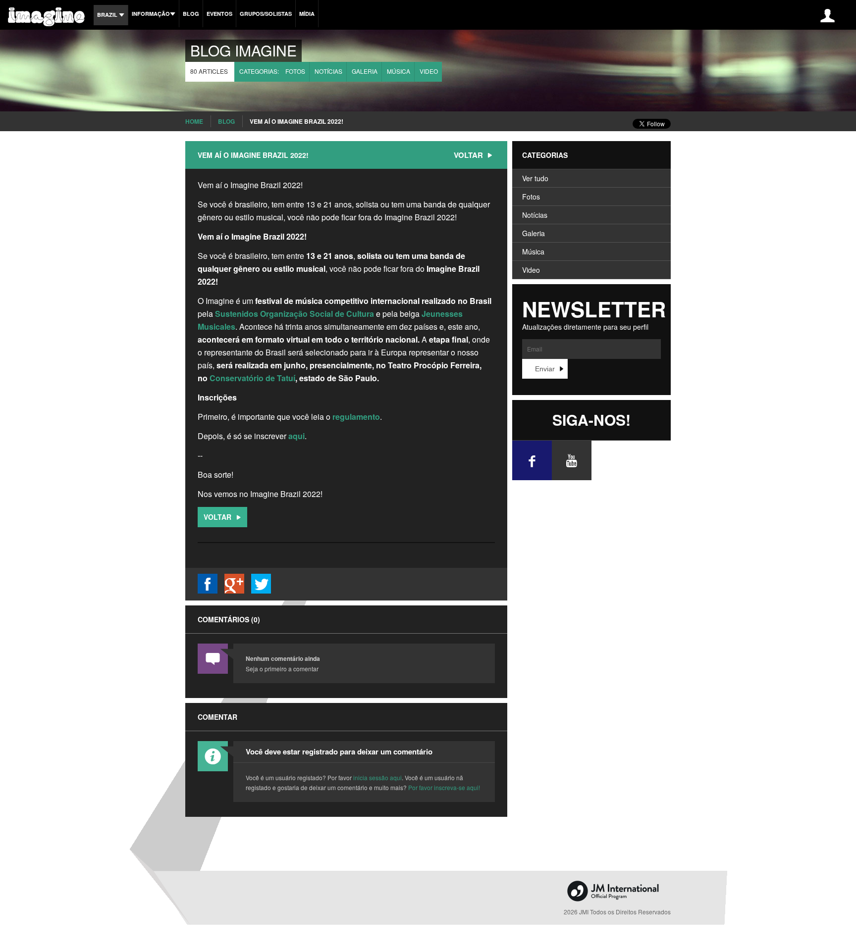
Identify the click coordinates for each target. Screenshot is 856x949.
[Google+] (234, 590)
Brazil (108, 14)
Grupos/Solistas (266, 13)
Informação (151, 13)
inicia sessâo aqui (377, 777)
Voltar (469, 155)
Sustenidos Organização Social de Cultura (294, 313)
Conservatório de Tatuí (252, 378)
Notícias (328, 71)
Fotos (295, 71)
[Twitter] (261, 590)
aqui (296, 436)
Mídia (307, 13)
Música (398, 71)
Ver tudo (535, 178)
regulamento (356, 416)
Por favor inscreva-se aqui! (444, 787)
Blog (191, 13)
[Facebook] (207, 590)
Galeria (364, 71)
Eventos (219, 13)
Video (429, 71)
